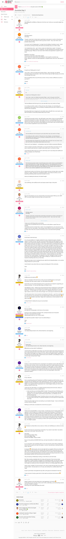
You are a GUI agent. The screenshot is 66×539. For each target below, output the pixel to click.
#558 (63, 409)
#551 (63, 235)
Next (36, 17)
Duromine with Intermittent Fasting (27, 517)
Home (22, 530)
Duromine (21, 500)
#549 (63, 194)
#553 (63, 307)
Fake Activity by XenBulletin (39, 533)
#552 (63, 275)
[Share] (61, 20)
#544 (63, 87)
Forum (26, 530)
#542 (63, 33)
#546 (63, 128)
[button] (2, 2)
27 (25, 17)
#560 (63, 479)
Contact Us (62, 530)
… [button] (21, 17)
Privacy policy (50, 530)
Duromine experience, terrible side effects (29, 503)
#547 (63, 158)
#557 (63, 375)
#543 (63, 65)
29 (30, 17)
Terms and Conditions (36, 530)
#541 (63, 20)
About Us (30, 530)
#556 (63, 362)
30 (32, 17)
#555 (63, 339)
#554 (63, 327)
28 (28, 17)
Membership (56, 530)
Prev (17, 17)
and (28, 302)
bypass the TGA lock (26, 6)
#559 (63, 424)
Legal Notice (44, 530)
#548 (63, 180)
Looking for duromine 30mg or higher (27, 513)
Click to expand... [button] (44, 101)
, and (32, 61)
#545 (63, 116)
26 (23, 17)
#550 (63, 207)
